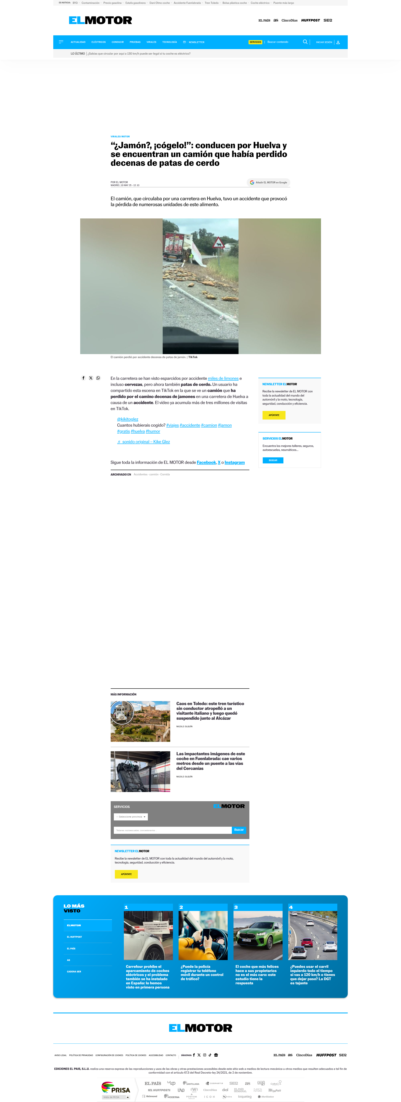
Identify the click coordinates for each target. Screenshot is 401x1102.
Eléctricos (98, 42)
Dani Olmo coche (160, 2)
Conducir (118, 42)
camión (154, 474)
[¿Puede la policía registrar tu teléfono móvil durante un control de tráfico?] (203, 959)
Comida (165, 474)
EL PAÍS (71, 948)
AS (68, 960)
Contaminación (91, 2)
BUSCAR (273, 460)
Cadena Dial (225, 1090)
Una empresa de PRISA (116, 1087)
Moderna (171, 1096)
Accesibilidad (156, 1055)
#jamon (225, 425)
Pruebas (135, 42)
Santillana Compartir (214, 1083)
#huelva (138, 431)
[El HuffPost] (310, 20)
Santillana (192, 1083)
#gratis (123, 431)
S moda (227, 1096)
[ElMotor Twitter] (199, 1055)
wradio (193, 1090)
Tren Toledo (212, 2)
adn (259, 1083)
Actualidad (78, 42)
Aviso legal (61, 1055)
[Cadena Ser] (328, 20)
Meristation (265, 1096)
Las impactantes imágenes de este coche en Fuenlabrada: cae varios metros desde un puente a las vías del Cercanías (210, 761)
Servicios (255, 42)
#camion (209, 425)
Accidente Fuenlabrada (188, 2)
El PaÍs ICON (209, 1096)
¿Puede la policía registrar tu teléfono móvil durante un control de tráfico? (202, 972)
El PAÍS (153, 1083)
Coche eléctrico (260, 2)
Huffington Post (158, 1090)
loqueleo (245, 1096)
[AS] (276, 20)
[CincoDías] (290, 20)
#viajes (172, 425)
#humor (153, 431)
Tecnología (169, 42)
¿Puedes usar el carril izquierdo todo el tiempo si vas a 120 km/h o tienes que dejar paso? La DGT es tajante (312, 974)
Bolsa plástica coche (235, 2)
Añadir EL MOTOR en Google (271, 182)
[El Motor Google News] (216, 1055)
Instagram (235, 462)
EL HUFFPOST (74, 936)
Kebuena (271, 1090)
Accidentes (140, 474)
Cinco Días (209, 1090)
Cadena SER (232, 1083)
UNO (181, 1090)
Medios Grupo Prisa (116, 1097)
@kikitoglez (127, 419)
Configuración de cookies (109, 1055)
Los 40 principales (173, 1083)
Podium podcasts (191, 1096)
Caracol (275, 1083)
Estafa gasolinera (136, 2)
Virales (151, 42)
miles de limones (223, 378)
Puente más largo (283, 2)
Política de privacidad (81, 1055)
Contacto (171, 1055)
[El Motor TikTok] (210, 1055)
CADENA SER (74, 971)
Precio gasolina (112, 2)
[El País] (264, 20)
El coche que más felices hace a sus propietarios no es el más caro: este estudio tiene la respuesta (257, 974)
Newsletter (196, 42)
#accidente (190, 425)
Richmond (150, 1096)
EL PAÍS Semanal (241, 1090)
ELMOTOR (74, 925)
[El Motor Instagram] (204, 1055)
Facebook (206, 462)
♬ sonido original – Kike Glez (143, 441)
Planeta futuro (256, 1090)
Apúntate (126, 874)
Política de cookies (136, 1055)
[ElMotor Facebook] (194, 1055)
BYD (75, 2)
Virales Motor (120, 136)
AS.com (245, 1083)
